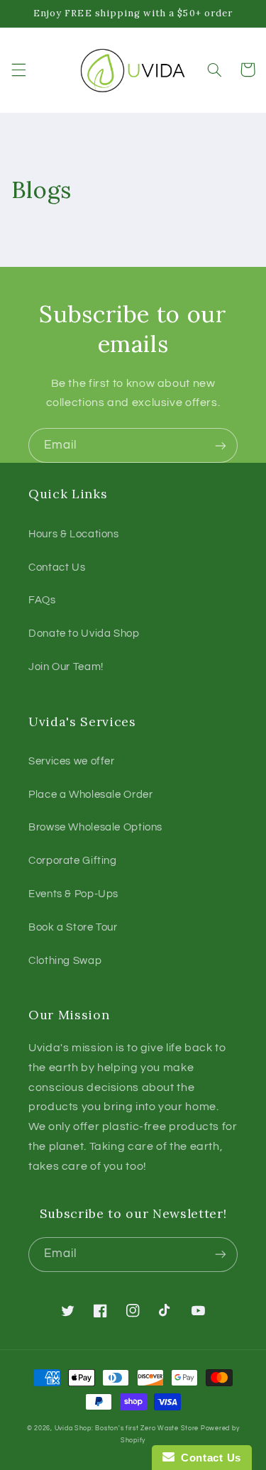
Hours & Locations (73, 534)
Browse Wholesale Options (95, 827)
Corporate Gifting (72, 860)
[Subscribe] (220, 445)
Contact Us (56, 567)
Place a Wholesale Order (90, 794)
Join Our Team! (66, 667)
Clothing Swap (64, 960)
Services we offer (71, 761)
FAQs (42, 600)
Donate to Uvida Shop (84, 633)
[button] (18, 69)
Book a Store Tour (73, 927)
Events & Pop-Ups (73, 894)
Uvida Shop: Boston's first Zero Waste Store (127, 1428)
